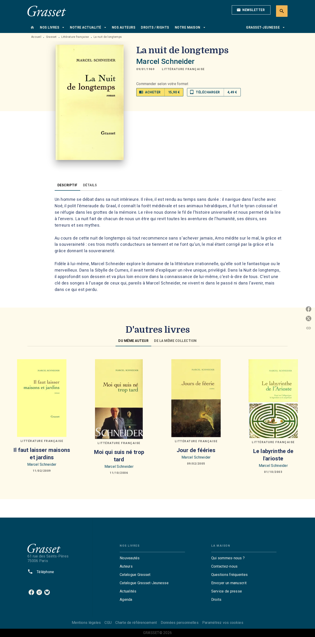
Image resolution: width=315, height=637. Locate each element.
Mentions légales (86, 622)
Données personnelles (180, 622)
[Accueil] (46, 11)
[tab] (32, 27)
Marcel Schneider (165, 61)
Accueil (36, 37)
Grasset (51, 37)
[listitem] (31, 592)
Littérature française (75, 37)
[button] (251, 10)
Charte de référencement (136, 622)
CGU (108, 622)
